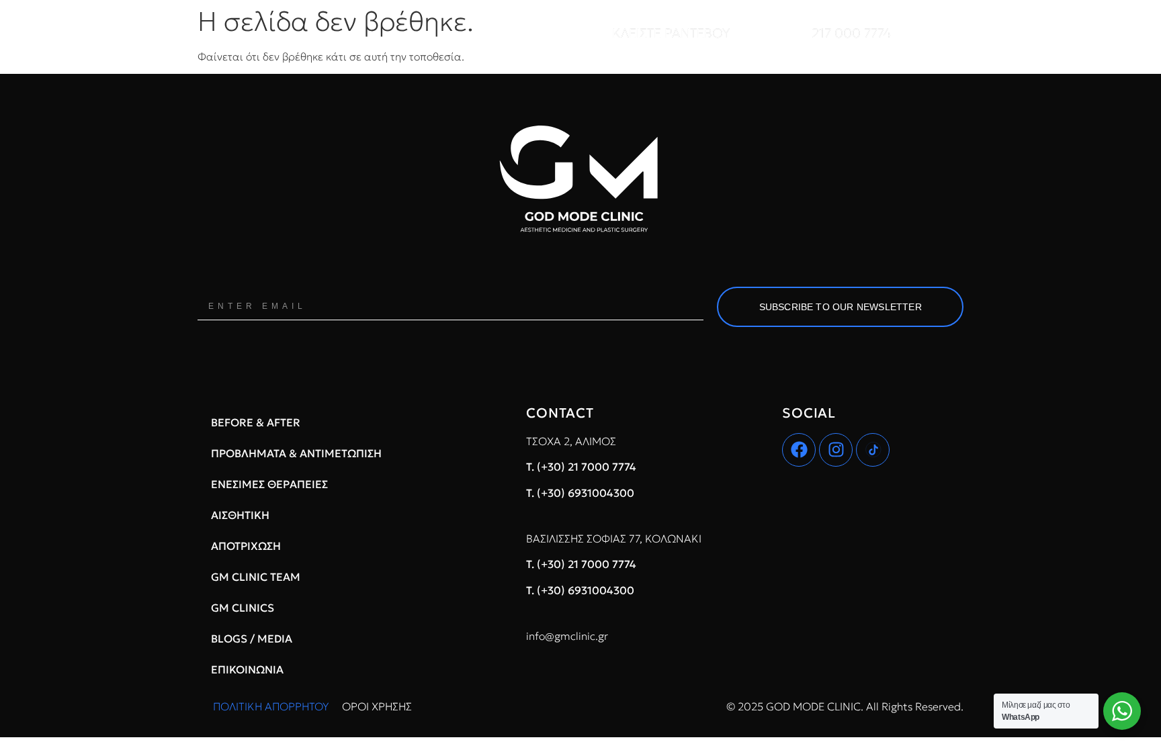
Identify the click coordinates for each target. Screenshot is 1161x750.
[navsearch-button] (966, 33)
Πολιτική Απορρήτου (271, 706)
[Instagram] (836, 450)
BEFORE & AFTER (255, 422)
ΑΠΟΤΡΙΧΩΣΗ (246, 546)
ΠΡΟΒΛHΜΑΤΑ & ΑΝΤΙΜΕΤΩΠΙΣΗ (296, 453)
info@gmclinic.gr (567, 636)
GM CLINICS (242, 607)
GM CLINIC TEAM (255, 576)
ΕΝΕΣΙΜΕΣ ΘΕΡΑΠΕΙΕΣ (269, 484)
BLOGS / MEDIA (251, 638)
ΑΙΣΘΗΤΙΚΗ (240, 515)
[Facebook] (799, 450)
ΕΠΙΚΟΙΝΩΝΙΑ (247, 669)
